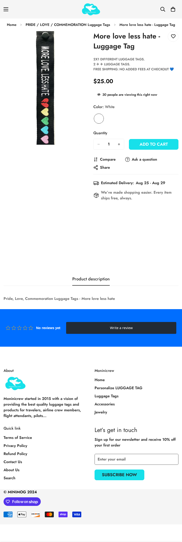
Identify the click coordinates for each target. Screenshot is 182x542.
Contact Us (13, 462)
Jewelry (101, 412)
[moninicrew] (91, 9)
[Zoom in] (81, 41)
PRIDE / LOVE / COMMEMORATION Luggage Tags (68, 24)
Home (11, 24)
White (99, 118)
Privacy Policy (15, 445)
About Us (11, 470)
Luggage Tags (106, 396)
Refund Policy (15, 453)
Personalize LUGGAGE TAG (118, 388)
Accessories (105, 404)
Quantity (100, 133)
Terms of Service (18, 437)
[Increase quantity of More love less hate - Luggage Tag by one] (119, 144)
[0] (173, 9)
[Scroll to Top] (172, 516)
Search (9, 478)
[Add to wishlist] (173, 36)
